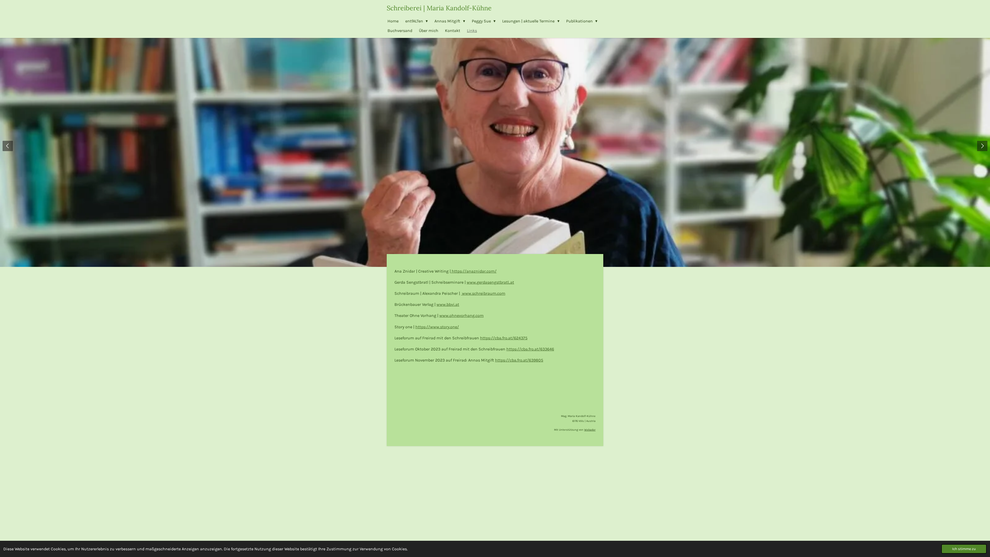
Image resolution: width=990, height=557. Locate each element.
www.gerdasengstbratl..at (490, 282)
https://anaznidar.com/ (474, 271)
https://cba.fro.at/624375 (503, 337)
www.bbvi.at (447, 304)
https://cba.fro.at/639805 (519, 360)
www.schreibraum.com (483, 293)
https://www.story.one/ (437, 326)
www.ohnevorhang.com (461, 315)
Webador (590, 429)
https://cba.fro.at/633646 (530, 349)
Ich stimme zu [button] (964, 549)
